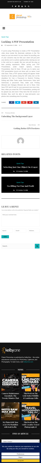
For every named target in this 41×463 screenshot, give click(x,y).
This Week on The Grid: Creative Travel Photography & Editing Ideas (30, 426)
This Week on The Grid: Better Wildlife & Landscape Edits (31, 395)
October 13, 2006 (23, 190)
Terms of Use (28, 1)
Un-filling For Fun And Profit (20, 186)
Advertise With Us (14, 1)
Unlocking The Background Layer (17, 116)
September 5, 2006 (11, 45)
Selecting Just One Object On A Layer (20, 167)
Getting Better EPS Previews (27, 128)
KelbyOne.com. (28, 362)
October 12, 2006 (23, 171)
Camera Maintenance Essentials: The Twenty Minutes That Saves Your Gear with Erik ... (10, 398)
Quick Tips (5, 37)
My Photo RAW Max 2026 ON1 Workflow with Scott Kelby (10, 424)
